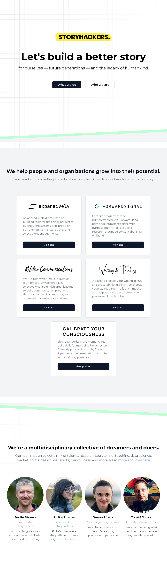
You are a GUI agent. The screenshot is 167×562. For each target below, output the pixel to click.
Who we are (100, 85)
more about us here (134, 460)
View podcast (83, 366)
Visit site (49, 244)
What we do (67, 85)
